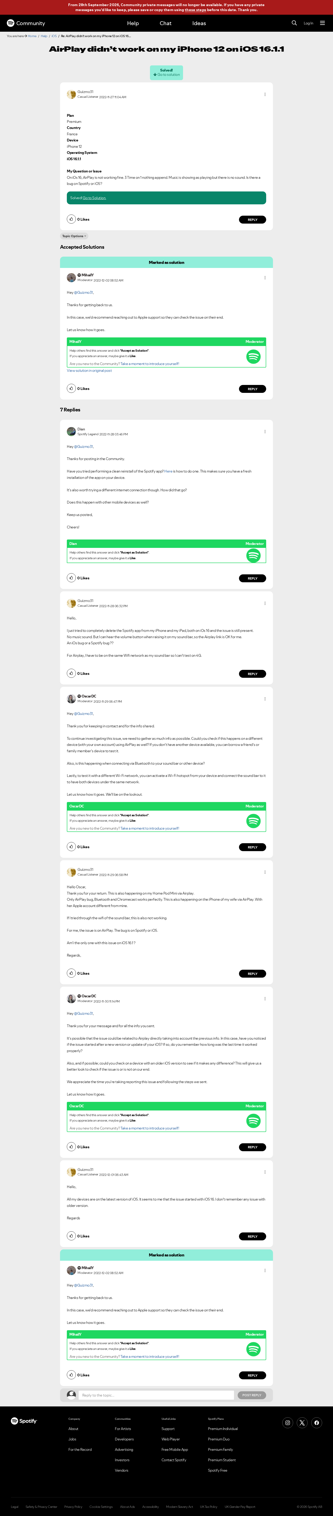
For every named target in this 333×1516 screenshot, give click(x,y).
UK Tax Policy (208, 1507)
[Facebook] (316, 1422)
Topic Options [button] (72, 236)
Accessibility (150, 1507)
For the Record (80, 1449)
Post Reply (251, 1395)
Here (168, 471)
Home (32, 36)
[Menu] (322, 23)
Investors (122, 1459)
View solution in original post (89, 370)
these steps (195, 9)
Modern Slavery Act (179, 1507)
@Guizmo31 (83, 292)
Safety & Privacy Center (41, 1507)
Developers (124, 1439)
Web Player (171, 1439)
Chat (165, 23)
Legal (14, 1507)
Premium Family (220, 1449)
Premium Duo (219, 1439)
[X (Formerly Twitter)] (302, 1422)
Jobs (72, 1439)
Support (168, 1428)
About (73, 1428)
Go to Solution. (94, 197)
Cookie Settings (101, 1507)
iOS (54, 36)
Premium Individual (223, 1428)
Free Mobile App (175, 1449)
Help (133, 23)
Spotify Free (217, 1470)
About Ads (127, 1507)
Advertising (124, 1449)
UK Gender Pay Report (240, 1507)
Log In (308, 23)
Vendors (121, 1470)
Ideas (199, 23)
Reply (253, 219)
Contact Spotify (174, 1459)
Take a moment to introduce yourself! (150, 363)
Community (30, 23)
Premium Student (222, 1459)
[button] (265, 94)
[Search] (294, 23)
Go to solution (168, 74)
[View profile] (71, 93)
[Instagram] (287, 1422)
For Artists (123, 1428)
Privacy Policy (73, 1507)
